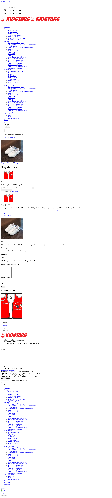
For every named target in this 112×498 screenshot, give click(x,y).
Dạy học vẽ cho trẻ (13, 36)
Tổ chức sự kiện (12, 46)
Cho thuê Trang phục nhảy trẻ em (17, 57)
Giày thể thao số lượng (9, 188)
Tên (2, 280)
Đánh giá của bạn (6, 264)
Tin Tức (6, 83)
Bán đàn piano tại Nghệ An (15, 118)
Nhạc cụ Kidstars (9, 113)
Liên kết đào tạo (8, 69)
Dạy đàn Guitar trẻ (13, 33)
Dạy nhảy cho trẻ (12, 32)
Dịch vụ (6, 41)
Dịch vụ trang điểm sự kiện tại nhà (17, 58)
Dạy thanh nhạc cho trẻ (14, 35)
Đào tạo (6, 28)
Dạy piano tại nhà (13, 74)
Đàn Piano (11, 115)
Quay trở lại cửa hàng (10, 137)
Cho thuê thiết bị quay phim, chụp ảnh (18, 66)
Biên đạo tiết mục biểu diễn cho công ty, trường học (22, 44)
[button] (4, 123)
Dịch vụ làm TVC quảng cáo (16, 61)
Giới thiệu (7, 27)
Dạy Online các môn (13, 82)
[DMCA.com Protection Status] (5, 380)
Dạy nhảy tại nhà (12, 72)
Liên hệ (6, 120)
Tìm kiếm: (7, 7)
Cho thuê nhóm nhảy (13, 50)
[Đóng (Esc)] (6, 495)
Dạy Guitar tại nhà (13, 77)
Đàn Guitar (11, 116)
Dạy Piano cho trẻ (13, 30)
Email (2, 283)
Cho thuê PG (11, 54)
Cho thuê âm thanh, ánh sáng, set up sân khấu (20, 47)
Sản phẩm (10, 163)
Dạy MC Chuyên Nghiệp (15, 39)
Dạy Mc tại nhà (12, 79)
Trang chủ (3, 163)
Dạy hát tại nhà (12, 76)
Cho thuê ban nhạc (13, 49)
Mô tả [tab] (5, 214)
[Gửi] (5, 9)
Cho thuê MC (11, 52)
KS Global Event (9, 85)
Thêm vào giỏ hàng (6, 189)
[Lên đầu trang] (1, 382)
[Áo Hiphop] (8, 179)
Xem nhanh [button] (4, 319)
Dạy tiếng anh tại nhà (14, 80)
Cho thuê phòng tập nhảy (15, 63)
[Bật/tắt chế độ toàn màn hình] (3, 495)
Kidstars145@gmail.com (7, 370)
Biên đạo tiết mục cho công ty (16, 71)
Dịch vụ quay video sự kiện (15, 60)
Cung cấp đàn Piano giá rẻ (15, 68)
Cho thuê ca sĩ (12, 55)
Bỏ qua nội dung (5, 1)
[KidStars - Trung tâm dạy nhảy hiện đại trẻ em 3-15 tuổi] (30, 21)
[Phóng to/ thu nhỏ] (1, 495)
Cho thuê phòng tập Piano (15, 65)
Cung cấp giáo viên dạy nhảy (16, 43)
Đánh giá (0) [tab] (7, 215)
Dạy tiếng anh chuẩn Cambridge (17, 38)
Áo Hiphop (17, 163)
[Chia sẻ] (5, 495)
